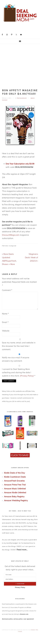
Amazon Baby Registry (14, 496)
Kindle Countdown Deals (15, 477)
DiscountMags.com (10, 235)
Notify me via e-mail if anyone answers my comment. (15, 359)
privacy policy (18, 619)
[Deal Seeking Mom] (20, 22)
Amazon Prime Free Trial (15, 484)
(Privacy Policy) (27, 376)
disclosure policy (7, 619)
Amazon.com (24, 614)
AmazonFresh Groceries (14, 481)
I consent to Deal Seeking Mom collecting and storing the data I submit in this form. (18, 372)
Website (5, 331)
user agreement (29, 619)
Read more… (22, 549)
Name (5, 313)
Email (5, 322)
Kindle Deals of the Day (14, 473)
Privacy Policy (20, 587)
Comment (7, 290)
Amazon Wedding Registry (16, 500)
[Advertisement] (20, 65)
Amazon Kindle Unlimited (15, 492)
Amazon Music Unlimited (15, 488)
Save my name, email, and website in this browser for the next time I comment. (19, 345)
